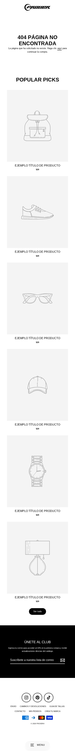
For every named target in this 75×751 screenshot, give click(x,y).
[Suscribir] (62, 660)
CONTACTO (20, 711)
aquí (59, 48)
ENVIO (13, 706)
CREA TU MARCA (52, 711)
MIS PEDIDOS (35, 711)
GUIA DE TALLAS (57, 706)
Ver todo (37, 611)
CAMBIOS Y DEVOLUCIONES (33, 706)
